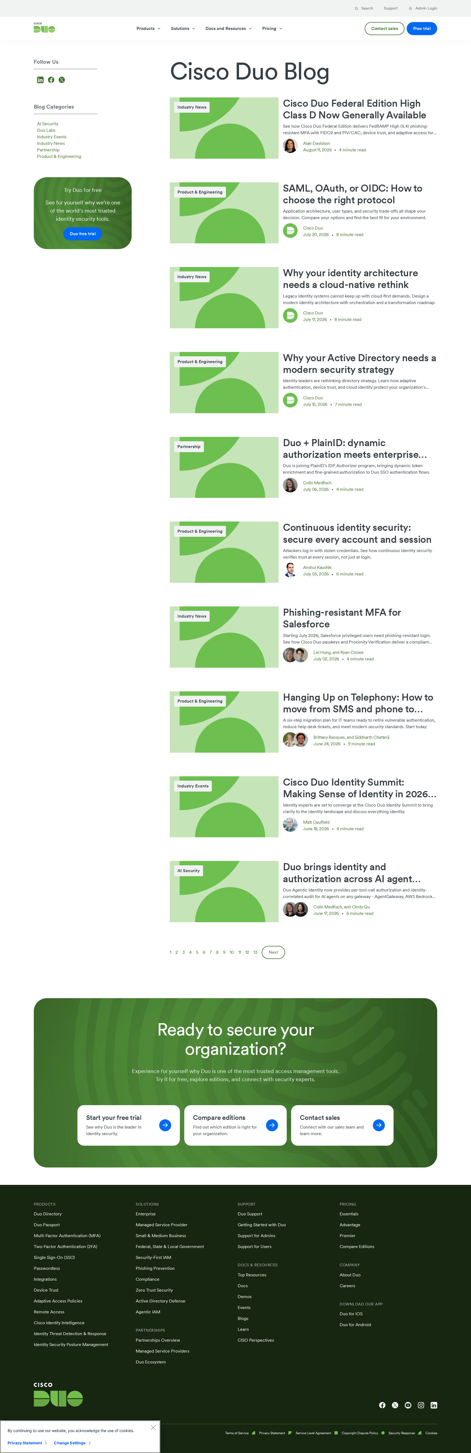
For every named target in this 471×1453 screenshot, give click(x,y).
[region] (80, 1436)
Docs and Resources (226, 28)
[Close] (153, 1427)
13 (255, 952)
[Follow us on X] (62, 80)
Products (146, 28)
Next (273, 952)
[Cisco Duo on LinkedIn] (434, 1405)
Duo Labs (46, 130)
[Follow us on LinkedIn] (41, 80)
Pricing (269, 28)
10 (232, 952)
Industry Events (52, 136)
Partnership (48, 149)
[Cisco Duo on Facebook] (382, 1405)
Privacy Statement (25, 1442)
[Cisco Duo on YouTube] (408, 1405)
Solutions (180, 28)
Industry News (51, 143)
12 (247, 952)
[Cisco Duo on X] (395, 1405)
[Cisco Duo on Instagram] (421, 1405)
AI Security (47, 123)
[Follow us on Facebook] (52, 80)
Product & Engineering (59, 156)
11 (239, 952)
